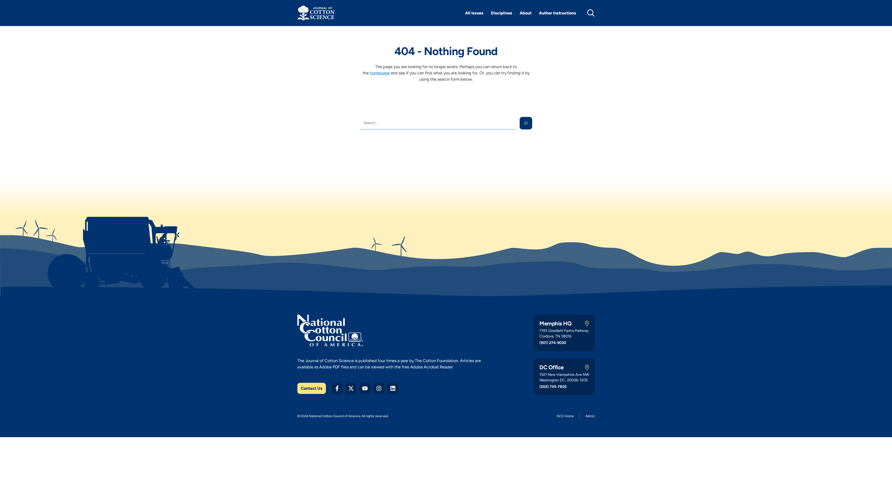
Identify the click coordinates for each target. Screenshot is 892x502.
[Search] (526, 123)
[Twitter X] (351, 388)
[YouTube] (365, 388)
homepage (380, 73)
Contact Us (311, 388)
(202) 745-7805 (553, 386)
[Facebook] (337, 388)
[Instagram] (378, 388)
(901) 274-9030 (552, 342)
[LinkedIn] (392, 388)
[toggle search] (591, 13)
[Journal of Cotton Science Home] (315, 13)
